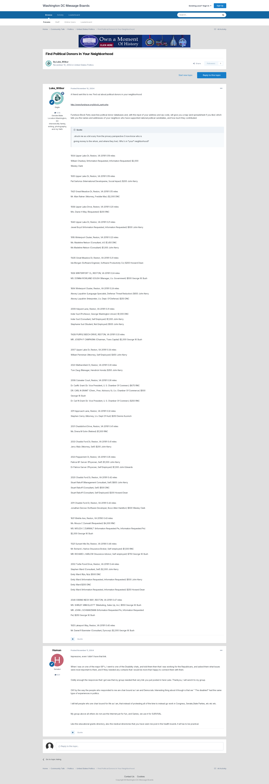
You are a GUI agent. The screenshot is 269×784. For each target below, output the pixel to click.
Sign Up (220, 5)
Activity (60, 15)
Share (198, 63)
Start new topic (186, 75)
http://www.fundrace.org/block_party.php (89, 104)
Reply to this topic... (70, 746)
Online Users (70, 22)
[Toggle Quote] (75, 130)
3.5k (58, 113)
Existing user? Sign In (199, 6)
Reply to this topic (212, 75)
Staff (57, 22)
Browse (48, 15)
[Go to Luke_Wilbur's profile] (49, 63)
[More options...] (221, 88)
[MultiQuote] (73, 639)
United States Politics (84, 65)
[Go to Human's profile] (57, 660)
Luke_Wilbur (62, 62)
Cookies (141, 776)
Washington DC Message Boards (66, 5)
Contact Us (129, 776)
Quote (80, 639)
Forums (46, 22)
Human (56, 650)
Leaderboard (86, 22)
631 (58, 675)
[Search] (223, 15)
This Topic (211, 15)
